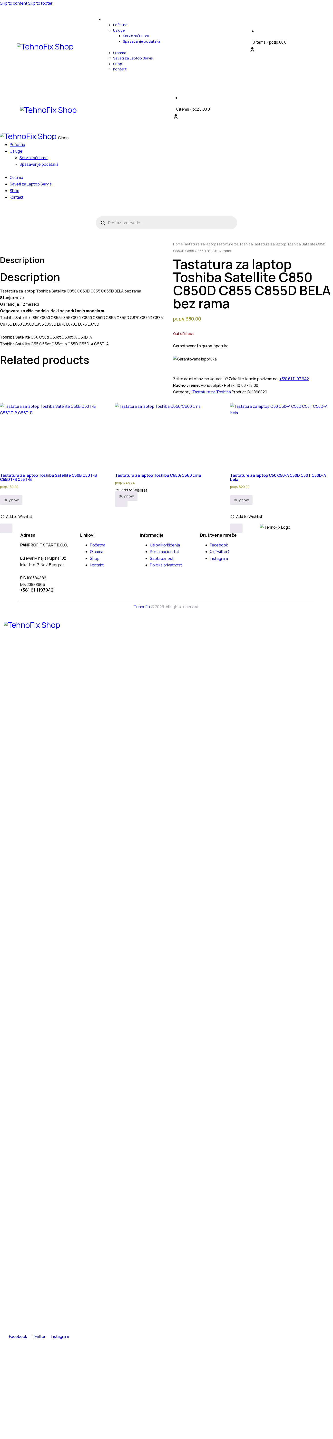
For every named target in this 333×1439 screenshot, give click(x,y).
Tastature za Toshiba (234, 244)
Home (178, 244)
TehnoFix (142, 606)
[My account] (252, 49)
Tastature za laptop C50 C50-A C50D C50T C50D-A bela (278, 477)
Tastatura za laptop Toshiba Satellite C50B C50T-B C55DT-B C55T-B (48, 477)
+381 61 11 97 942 (294, 378)
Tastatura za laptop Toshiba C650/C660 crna (158, 475)
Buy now (11, 500)
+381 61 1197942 (36, 590)
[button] (16, 516)
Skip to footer (40, 3)
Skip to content (13, 3)
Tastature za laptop (199, 244)
